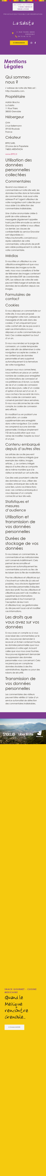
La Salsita (23, 23)
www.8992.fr (11, 154)
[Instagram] (31, 43)
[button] (19, 43)
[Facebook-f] (35, 43)
